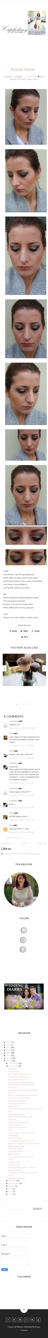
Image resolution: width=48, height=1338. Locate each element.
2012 (9, 1058)
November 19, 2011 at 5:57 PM (21, 808)
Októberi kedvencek (16, 1178)
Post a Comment (14, 838)
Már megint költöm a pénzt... (20, 1074)
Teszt (7, 45)
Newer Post (6, 843)
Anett (11, 813)
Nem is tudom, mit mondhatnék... (22, 1133)
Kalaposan (12, 1087)
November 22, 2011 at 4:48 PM (21, 832)
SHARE (14, 631)
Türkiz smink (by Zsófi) (17, 1127)
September (14, 1183)
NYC (24, 79)
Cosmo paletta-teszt (16, 1114)
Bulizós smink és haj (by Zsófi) (20, 1157)
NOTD (10, 1130)
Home (16, 52)
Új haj (10, 1159)
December (13, 1063)
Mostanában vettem (16, 1079)
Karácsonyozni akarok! (17, 1101)
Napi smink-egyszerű (17, 1103)
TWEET (25, 631)
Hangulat (12, 1119)
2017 (9, 1045)
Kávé (10, 1111)
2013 (9, 1055)
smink (35, 79)
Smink (16, 38)
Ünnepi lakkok (14, 1071)
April (11, 1194)
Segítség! (12, 1069)
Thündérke (13, 788)
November (13, 1066)
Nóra (11, 733)
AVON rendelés (14, 1154)
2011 (9, 1061)
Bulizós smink (14, 1106)
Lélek (7, 38)
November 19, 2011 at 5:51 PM (21, 783)
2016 (9, 1047)
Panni (11, 751)
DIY (15, 45)
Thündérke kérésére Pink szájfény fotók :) (25, 1109)
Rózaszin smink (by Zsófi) (19, 1098)
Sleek (29, 79)
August (12, 1186)
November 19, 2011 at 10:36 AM (22, 728)
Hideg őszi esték (15, 1149)
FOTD (19, 79)
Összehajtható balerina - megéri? (22, 1167)
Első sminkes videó (16, 1146)
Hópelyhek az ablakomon (18, 1077)
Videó (7, 52)
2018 (9, 1042)
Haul (23, 45)
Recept (33, 45)
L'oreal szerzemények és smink (21, 1141)
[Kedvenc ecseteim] (24, 670)
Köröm (36, 38)
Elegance (11, 1327)
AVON (42, 77)
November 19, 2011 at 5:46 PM (21, 758)
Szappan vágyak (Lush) (18, 1122)
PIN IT (26, 637)
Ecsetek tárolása (15, 1170)
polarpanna (13, 721)
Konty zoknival (14, 1165)
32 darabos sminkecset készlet (21, 1085)
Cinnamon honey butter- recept (21, 1082)
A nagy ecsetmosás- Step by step (22, 1173)
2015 (9, 1050)
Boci (11, 825)
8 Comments (31, 77)
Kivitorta (11, 1093)
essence (13, 79)
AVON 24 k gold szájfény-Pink (20, 1117)
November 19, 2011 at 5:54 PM (21, 795)
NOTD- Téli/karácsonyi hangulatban (22, 1095)
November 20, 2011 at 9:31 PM (21, 820)
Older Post (42, 843)
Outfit (26, 38)
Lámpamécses (14, 1125)
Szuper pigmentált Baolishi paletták (23, 1090)
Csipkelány (13, 763)
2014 (9, 1053)
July (11, 1189)
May (11, 1191)
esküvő (27, 52)
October (12, 1181)
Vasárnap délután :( (16, 1151)
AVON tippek (13, 1135)
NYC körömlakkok (15, 1138)
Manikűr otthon (14, 1162)
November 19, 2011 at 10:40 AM (22, 745)
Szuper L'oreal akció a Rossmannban (23, 1143)
